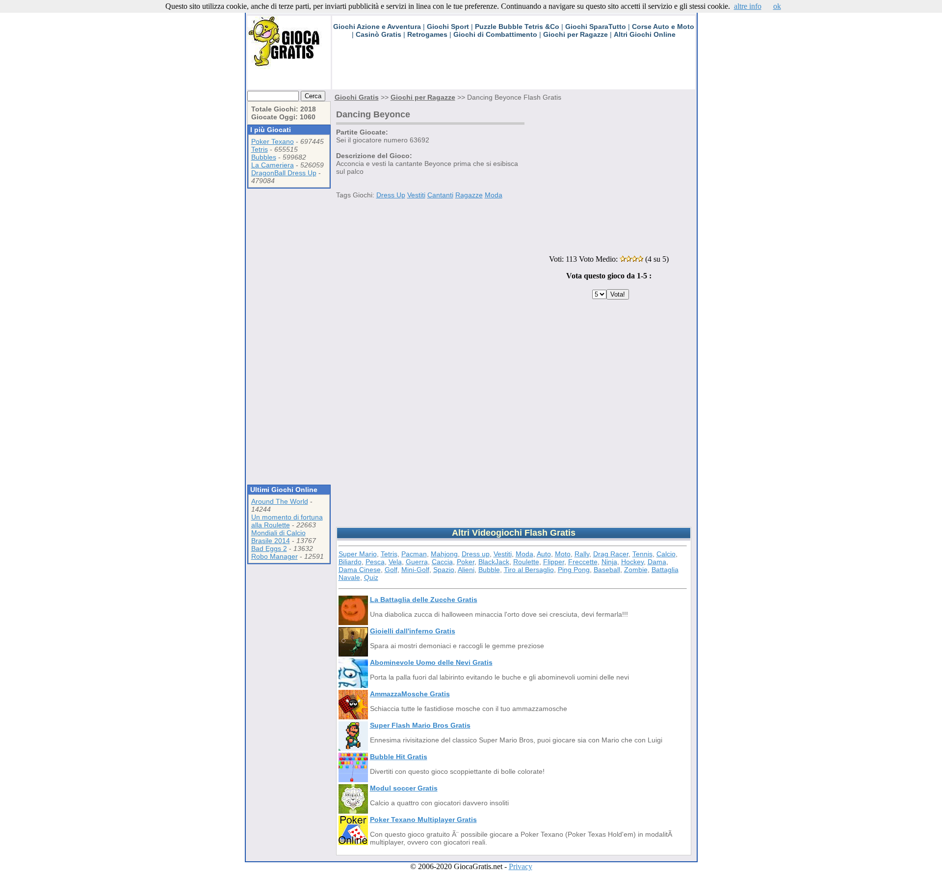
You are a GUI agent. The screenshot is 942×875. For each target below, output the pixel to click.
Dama (657, 562)
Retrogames (427, 34)
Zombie (636, 570)
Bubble (489, 570)
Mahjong (444, 554)
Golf (391, 570)
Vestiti (416, 195)
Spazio (443, 570)
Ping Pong (574, 570)
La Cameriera (272, 165)
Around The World (279, 501)
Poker (465, 562)
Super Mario (358, 554)
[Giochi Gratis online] (289, 66)
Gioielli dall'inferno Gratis (412, 631)
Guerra (417, 562)
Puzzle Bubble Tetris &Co (517, 26)
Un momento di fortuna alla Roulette (287, 521)
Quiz (371, 577)
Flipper (553, 562)
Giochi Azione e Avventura (377, 26)
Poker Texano (272, 141)
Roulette (526, 562)
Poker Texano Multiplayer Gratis (423, 819)
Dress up (476, 554)
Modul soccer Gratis (404, 788)
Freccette (583, 562)
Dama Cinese (360, 570)
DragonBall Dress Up (283, 173)
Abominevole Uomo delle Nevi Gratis (431, 662)
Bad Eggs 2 (269, 548)
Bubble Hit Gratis (398, 757)
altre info (747, 6)
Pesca (375, 562)
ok (777, 6)
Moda (493, 195)
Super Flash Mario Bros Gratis (420, 725)
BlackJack (493, 562)
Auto (544, 554)
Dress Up (390, 195)
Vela (395, 562)
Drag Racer (610, 554)
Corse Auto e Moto (663, 26)
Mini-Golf (415, 570)
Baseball (607, 570)
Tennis (642, 554)
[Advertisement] (510, 67)
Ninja (609, 562)
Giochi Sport (448, 26)
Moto (563, 554)
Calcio (666, 554)
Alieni (466, 570)
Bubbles (263, 157)
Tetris (259, 149)
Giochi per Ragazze (575, 34)
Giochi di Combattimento (495, 34)
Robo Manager (274, 556)
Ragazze (469, 195)
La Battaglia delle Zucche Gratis (423, 599)
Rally (582, 554)
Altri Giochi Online (645, 34)
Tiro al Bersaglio (529, 570)
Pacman (414, 554)
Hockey (632, 562)
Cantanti (440, 195)
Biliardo (350, 562)
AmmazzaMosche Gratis (410, 694)
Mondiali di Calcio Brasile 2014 (278, 537)
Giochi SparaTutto (595, 26)
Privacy (520, 866)
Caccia (442, 562)
